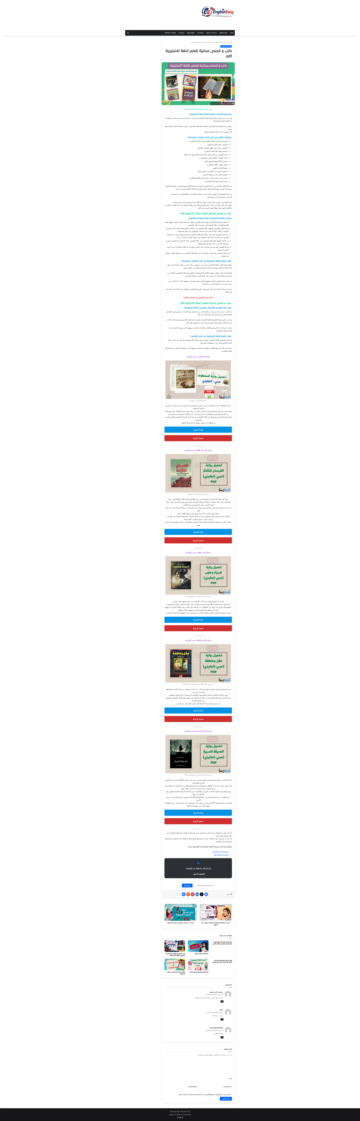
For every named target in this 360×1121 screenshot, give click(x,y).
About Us (179, 1114)
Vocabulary (200, 33)
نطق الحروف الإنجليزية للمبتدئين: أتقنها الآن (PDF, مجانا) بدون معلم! (222, 961)
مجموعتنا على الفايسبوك (220, 852)
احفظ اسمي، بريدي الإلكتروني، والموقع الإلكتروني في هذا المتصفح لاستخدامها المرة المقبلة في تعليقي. (204, 1094)
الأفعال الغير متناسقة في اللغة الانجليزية (176, 973)
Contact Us (172, 1114)
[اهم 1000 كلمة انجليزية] (198, 946)
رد (222, 1001)
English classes (223, 33)
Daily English (191, 33)
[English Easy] (217, 12)
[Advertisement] (161, 15)
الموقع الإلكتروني (192, 1086)
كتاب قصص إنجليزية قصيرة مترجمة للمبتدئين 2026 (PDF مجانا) (175, 954)
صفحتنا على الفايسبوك (221, 855)
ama (221, 1010)
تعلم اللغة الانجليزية (220, 42)
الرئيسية (228, 42)
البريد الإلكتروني (227, 1086)
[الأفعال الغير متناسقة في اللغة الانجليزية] (174, 964)
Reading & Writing (170, 33)
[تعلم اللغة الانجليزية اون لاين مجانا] (198, 964)
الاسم (230, 1078)
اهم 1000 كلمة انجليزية (201, 953)
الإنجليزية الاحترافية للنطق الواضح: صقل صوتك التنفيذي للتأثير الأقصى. (222, 943)
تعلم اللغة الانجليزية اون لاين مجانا (198, 972)
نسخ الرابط (187, 885)
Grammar (181, 33)
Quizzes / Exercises (211, 33)
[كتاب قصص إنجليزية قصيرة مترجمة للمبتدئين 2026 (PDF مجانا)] (174, 946)
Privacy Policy (187, 1114)
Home (232, 33)
